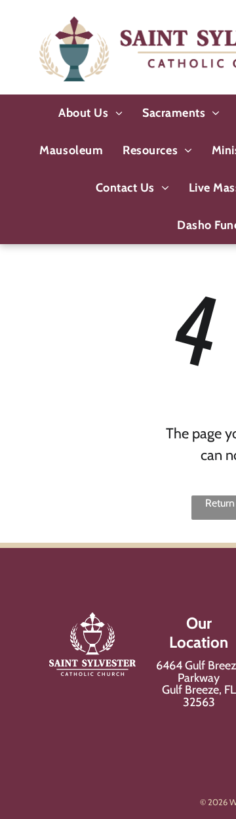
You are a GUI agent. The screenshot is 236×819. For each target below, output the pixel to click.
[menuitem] (90, 113)
